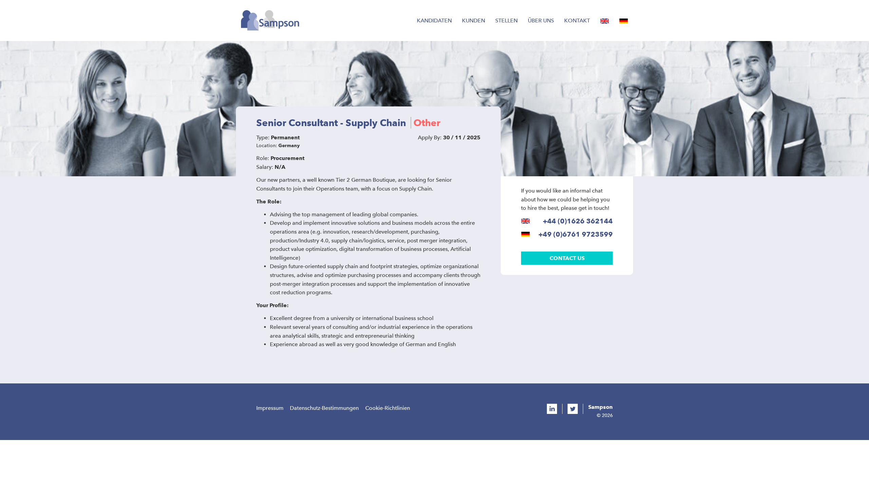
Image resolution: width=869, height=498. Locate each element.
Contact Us (567, 258)
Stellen (506, 20)
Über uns (541, 20)
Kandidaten (434, 20)
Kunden (473, 20)
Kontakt (577, 20)
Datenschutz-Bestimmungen (324, 408)
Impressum (269, 408)
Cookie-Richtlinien (387, 408)
